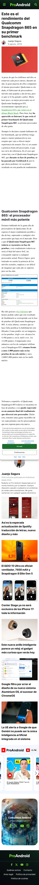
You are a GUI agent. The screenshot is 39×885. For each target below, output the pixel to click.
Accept (19, 446)
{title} (15, 457)
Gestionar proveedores (11, 442)
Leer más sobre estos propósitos (27, 442)
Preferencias (19, 452)
